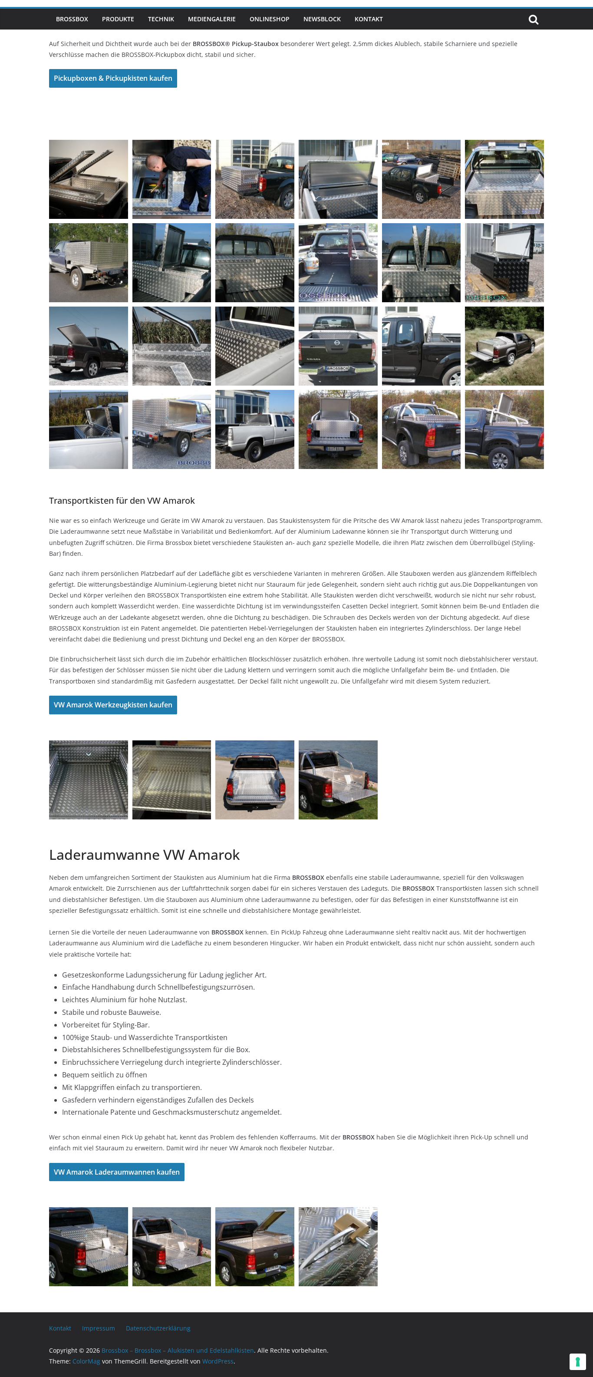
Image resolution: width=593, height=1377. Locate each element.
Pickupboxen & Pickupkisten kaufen (113, 78)
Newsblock (322, 19)
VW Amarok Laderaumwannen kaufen (117, 1172)
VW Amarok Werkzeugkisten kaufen (113, 705)
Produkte (118, 19)
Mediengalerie (212, 19)
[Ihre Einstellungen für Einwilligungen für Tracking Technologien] (578, 1362)
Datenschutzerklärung (158, 1328)
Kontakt (369, 19)
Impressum (98, 1328)
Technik (161, 19)
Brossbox (72, 19)
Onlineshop (270, 19)
